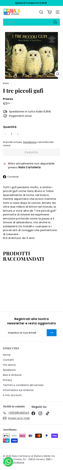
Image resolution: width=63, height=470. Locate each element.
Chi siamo (9, 365)
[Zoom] (58, 74)
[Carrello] (49, 12)
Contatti (8, 360)
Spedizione (30, 142)
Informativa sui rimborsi (18, 390)
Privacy (7, 380)
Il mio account (12, 395)
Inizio (6, 83)
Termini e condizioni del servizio (23, 385)
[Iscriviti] (52, 332)
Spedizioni (9, 370)
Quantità (9, 127)
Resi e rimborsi (12, 375)
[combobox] (31, 22)
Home (7, 355)
